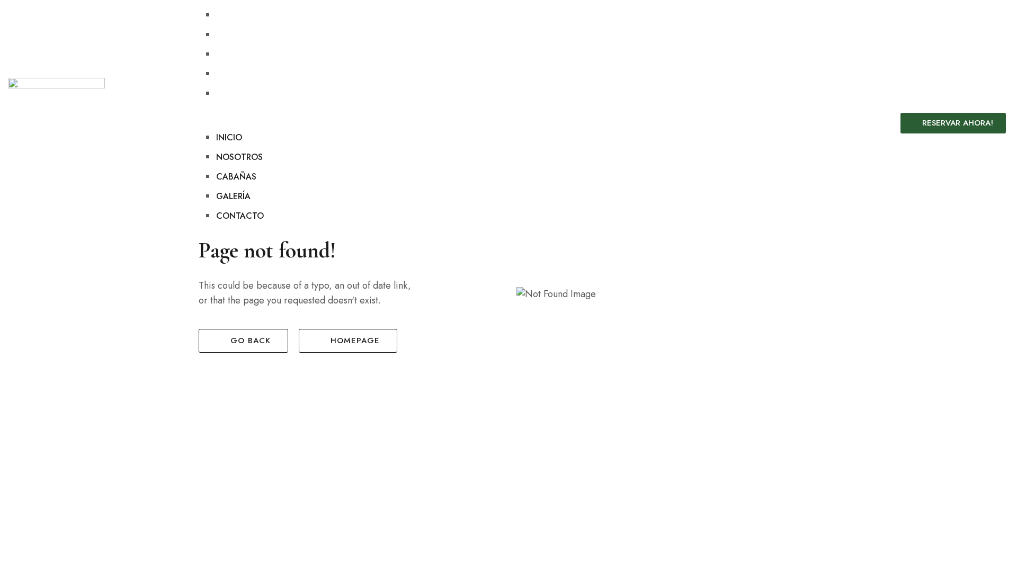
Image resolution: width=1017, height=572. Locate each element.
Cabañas (236, 54)
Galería (233, 74)
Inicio (229, 15)
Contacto (240, 93)
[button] (510, 123)
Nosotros (239, 35)
